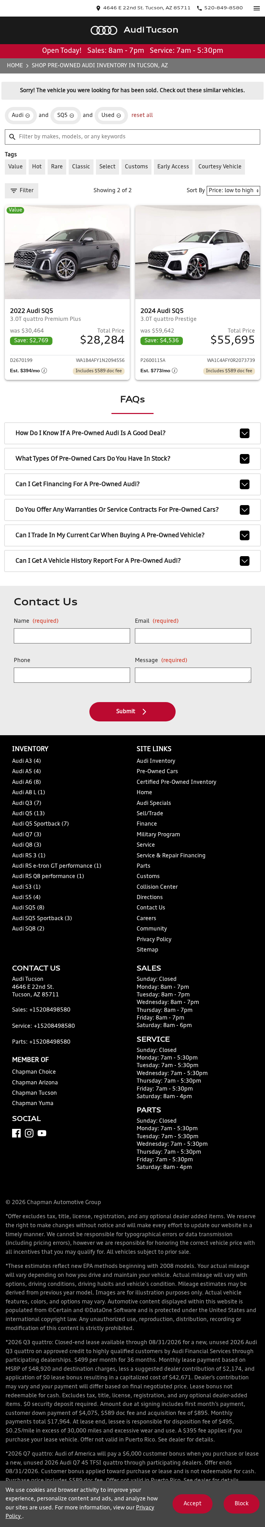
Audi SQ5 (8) (28, 908)
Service (146, 845)
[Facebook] (16, 1133)
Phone (22, 660)
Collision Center (157, 887)
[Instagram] (29, 1133)
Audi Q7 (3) (26, 835)
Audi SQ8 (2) (28, 929)
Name (36, 621)
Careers (146, 919)
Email (157, 621)
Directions (150, 897)
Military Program (158, 835)
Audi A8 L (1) (28, 793)
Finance (147, 824)
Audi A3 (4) (26, 761)
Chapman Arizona (35, 1083)
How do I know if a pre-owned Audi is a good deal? (91, 433)
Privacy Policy (154, 940)
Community (152, 929)
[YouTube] (42, 1133)
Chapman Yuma (32, 1103)
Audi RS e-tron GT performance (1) (56, 866)
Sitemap (147, 950)
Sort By (196, 191)
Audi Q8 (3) (26, 845)
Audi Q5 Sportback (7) (40, 824)
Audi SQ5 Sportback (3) (42, 919)
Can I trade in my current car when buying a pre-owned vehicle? (110, 535)
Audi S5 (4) (26, 897)
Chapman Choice (34, 1072)
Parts (143, 866)
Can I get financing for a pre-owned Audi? (78, 484)
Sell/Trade (150, 814)
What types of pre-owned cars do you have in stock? (93, 459)
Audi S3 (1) (26, 887)
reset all (142, 115)
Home (15, 66)
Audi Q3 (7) (26, 803)
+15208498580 (49, 1010)
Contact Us (151, 908)
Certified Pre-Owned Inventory (176, 782)
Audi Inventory (156, 761)
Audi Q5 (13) (28, 814)
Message (161, 660)
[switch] (256, 8)
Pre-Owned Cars (157, 772)
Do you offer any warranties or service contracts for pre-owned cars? (117, 510)
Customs (148, 876)
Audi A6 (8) (26, 782)
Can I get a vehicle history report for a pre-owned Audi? (98, 561)
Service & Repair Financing (171, 856)
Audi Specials (154, 803)
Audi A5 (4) (26, 772)
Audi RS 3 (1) (29, 856)
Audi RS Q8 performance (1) (48, 876)
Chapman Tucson (34, 1093)
